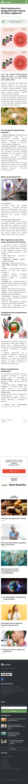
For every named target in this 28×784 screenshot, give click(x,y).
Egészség (3, 16)
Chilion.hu (17, 687)
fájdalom (4, 421)
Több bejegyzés (13, 748)
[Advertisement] (14, 439)
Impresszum (5, 760)
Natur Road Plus (17, 16)
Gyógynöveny (5, 687)
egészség (11, 687)
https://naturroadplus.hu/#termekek (10, 406)
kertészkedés (4, 693)
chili (16, 690)
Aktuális (9, 737)
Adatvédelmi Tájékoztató (8, 756)
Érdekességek (4, 546)
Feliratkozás (14, 711)
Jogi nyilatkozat (6, 767)
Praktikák (3, 520)
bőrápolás (11, 690)
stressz (10, 693)
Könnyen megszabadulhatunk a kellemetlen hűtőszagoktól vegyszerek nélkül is (16, 726)
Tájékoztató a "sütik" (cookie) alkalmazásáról (12, 768)
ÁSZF (4, 758)
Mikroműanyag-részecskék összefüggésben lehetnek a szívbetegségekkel (10, 571)
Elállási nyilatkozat (7, 765)
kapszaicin (21, 690)
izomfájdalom (9, 419)
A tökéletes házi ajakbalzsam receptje (13, 518)
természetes (4, 690)
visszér (3, 419)
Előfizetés (14, 471)
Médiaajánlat (6, 761)
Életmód (2, 627)
